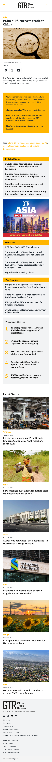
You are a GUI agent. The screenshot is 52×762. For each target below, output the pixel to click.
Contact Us (7, 723)
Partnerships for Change (11, 732)
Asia (5, 17)
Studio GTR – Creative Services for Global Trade (20, 735)
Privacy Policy (8, 743)
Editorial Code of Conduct (12, 752)
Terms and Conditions (10, 740)
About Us (6, 720)
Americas (7, 432)
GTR (6, 65)
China (10, 143)
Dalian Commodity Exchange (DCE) (18, 146)
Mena (5, 535)
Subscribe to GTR (9, 726)
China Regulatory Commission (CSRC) (30, 143)
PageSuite (15, 759)
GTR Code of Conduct (11, 749)
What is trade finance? (11, 729)
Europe (6, 635)
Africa (5, 485)
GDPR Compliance (9, 746)
